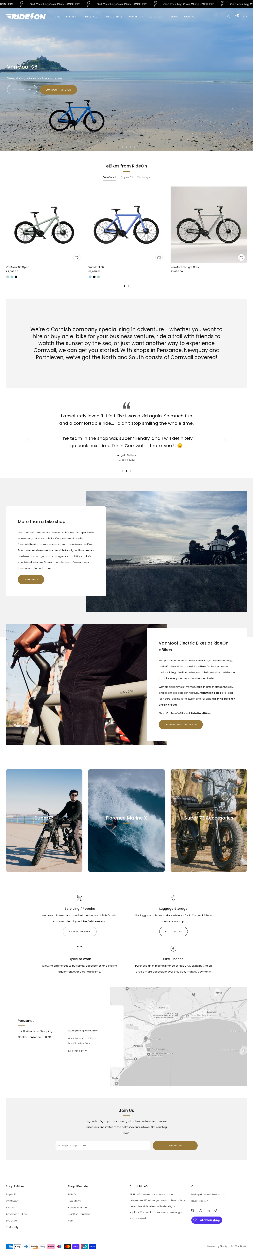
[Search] (245, 16)
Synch (10, 1207)
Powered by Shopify (217, 1246)
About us (155, 16)
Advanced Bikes (16, 1214)
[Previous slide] (27, 440)
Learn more (31, 579)
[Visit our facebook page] (193, 1210)
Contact (190, 16)
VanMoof (12, 1201)
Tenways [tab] (143, 177)
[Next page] (247, 225)
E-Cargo (11, 1220)
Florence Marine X (79, 1207)
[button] (118, 147)
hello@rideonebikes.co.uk (208, 1194)
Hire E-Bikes (114, 16)
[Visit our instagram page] (200, 1210)
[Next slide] (225, 440)
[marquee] (126, 4)
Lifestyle (91, 16)
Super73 (11, 1194)
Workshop (135, 16)
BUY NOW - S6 (22, 89)
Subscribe (175, 1145)
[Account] (228, 16)
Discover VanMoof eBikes (181, 724)
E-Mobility (12, 1227)
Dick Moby (74, 1201)
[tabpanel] (126, 237)
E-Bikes (71, 16)
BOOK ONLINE (173, 931)
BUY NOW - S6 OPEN (58, 89)
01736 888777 (79, 1051)
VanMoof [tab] (109, 177)
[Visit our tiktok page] (216, 1210)
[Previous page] (6, 225)
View (44, 835)
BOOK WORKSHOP (80, 931)
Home (56, 16)
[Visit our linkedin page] (208, 1210)
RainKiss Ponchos (79, 1214)
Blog (174, 16)
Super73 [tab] (127, 177)
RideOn (72, 1194)
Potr (70, 1220)
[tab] (124, 286)
